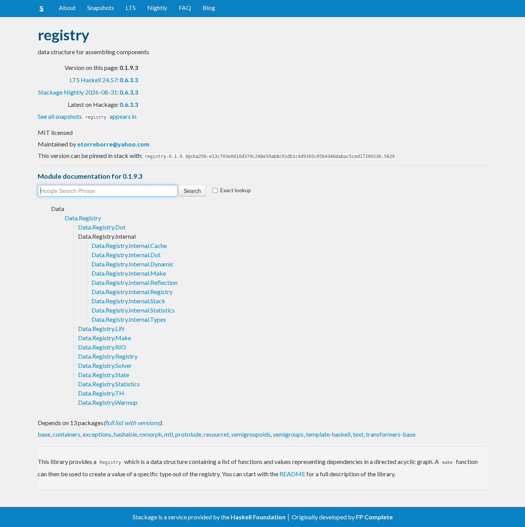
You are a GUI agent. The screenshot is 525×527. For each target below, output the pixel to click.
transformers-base (390, 434)
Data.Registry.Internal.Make (128, 273)
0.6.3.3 (129, 79)
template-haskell (328, 434)
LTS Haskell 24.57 (93, 79)
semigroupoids (251, 434)
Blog (209, 7)
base (44, 434)
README (292, 473)
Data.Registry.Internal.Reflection (134, 282)
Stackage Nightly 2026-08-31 (77, 92)
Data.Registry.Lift (101, 328)
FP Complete (374, 516)
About (67, 7)
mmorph (151, 434)
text (358, 434)
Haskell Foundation (258, 516)
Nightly (157, 7)
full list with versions (132, 422)
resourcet (216, 434)
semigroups (288, 434)
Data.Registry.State (103, 374)
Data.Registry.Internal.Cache (129, 245)
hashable (125, 434)
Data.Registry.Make (104, 337)
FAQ (185, 7)
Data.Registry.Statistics (109, 383)
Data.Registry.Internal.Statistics (133, 310)
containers (66, 434)
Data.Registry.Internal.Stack (128, 300)
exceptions (97, 434)
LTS (131, 7)
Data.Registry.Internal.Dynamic (132, 264)
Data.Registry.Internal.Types (128, 319)
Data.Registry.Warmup (108, 402)
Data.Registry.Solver (105, 365)
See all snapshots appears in (87, 116)
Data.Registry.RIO (102, 347)
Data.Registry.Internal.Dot (126, 254)
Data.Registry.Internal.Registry (132, 291)
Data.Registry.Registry (108, 356)
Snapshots (100, 7)
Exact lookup (235, 190)
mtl (168, 434)
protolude (188, 434)
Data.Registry (83, 217)
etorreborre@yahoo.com (113, 144)
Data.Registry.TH (101, 393)
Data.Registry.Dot (102, 227)
